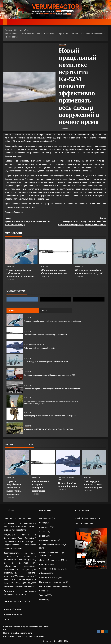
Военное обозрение (14, 212)
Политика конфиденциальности (17, 633)
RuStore (22, 594)
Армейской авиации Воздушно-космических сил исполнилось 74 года (27, 221)
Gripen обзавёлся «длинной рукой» (39, 348)
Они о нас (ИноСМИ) (48, 577)
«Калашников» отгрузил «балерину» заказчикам (45, 335)
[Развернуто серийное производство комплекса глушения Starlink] (15, 387)
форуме (7, 556)
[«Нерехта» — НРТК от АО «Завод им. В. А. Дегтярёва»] (15, 428)
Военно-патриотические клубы (53, 545)
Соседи (42, 591)
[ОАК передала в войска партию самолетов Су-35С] (89, 251)
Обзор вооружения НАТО (34, 345)
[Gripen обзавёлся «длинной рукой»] (15, 347)
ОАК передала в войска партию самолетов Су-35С (46, 362)
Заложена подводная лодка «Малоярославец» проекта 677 (49, 375)
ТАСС (73, 171)
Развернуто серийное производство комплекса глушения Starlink (52, 389)
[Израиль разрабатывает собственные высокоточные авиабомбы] (21, 251)
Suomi (42, 523)
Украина (43, 595)
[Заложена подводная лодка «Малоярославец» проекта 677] (15, 374)
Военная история (47, 540)
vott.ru (6, 619)
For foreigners (45, 518)
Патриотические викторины (52, 582)
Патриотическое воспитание (52, 586)
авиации (31, 182)
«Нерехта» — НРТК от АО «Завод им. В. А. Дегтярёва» (48, 429)
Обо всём (43, 573)
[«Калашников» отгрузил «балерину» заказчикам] (55, 251)
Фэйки (42, 599)
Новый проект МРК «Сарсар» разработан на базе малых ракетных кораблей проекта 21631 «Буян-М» (82, 221)
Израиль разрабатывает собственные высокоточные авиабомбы (52, 321)
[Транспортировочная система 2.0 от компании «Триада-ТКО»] (15, 414)
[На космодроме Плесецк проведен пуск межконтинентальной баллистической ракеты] (15, 401)
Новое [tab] (12, 310)
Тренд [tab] (44, 310)
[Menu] (10, 22)
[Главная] (5, 21)
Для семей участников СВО (51, 560)
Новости (62, 44)
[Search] (106, 22)
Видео (42, 536)
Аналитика (44, 527)
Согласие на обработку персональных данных (24, 636)
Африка (42, 531)
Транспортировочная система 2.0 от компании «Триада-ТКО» (51, 416)
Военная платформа (13, 614)
